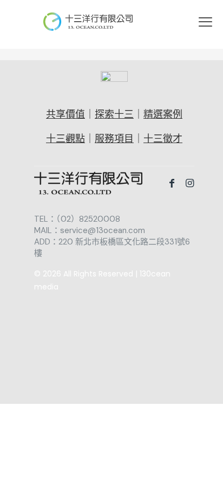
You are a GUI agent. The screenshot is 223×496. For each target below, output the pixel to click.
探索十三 (114, 114)
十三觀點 (65, 138)
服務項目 (114, 138)
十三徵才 (162, 138)
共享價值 (65, 114)
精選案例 (162, 114)
